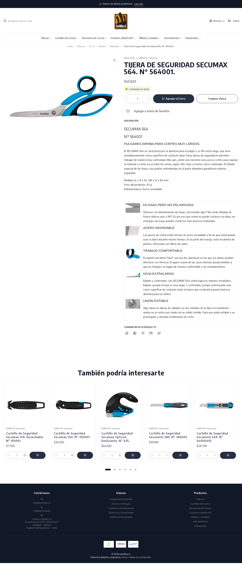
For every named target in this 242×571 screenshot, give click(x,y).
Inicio (70, 46)
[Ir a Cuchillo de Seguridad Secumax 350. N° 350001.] (73, 405)
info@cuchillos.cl (41, 502)
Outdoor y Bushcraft (200, 512)
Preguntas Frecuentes (121, 498)
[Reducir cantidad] (127, 98)
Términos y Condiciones (121, 512)
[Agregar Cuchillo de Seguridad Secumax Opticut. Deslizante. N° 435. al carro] (133, 455)
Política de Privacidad (121, 516)
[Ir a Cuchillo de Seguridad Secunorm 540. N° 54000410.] (216, 405)
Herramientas (200, 521)
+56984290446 (41, 510)
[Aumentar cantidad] (148, 98)
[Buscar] (5, 20)
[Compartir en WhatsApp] (134, 333)
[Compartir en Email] (151, 333)
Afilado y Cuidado (200, 516)
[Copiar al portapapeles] (159, 333)
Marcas (81, 46)
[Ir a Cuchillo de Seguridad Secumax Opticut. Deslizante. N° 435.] (121, 405)
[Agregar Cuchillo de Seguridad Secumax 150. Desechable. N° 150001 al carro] (38, 455)
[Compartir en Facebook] (127, 333)
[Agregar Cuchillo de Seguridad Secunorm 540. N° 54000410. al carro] (228, 455)
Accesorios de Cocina (200, 508)
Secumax (114, 46)
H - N (91, 46)
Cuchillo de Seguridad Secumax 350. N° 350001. (72, 435)
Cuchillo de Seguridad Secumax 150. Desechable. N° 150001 (25, 437)
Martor (102, 46)
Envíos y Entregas (121, 503)
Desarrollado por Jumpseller (136, 557)
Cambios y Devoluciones (121, 508)
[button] (46, 38)
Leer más (138, 4)
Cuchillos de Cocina (200, 503)
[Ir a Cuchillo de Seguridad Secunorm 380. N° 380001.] (168, 405)
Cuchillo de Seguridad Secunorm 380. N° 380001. (168, 435)
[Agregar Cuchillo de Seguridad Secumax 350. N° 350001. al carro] (85, 455)
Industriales (200, 525)
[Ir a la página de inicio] (121, 21)
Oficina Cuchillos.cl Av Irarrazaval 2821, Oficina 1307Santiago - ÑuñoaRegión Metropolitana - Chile (42, 523)
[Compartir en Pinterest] (143, 333)
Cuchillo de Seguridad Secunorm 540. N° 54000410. (212, 437)
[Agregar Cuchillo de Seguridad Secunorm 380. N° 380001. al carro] (180, 455)
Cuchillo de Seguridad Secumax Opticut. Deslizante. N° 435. (117, 437)
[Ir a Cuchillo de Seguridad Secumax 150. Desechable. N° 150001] (26, 405)
